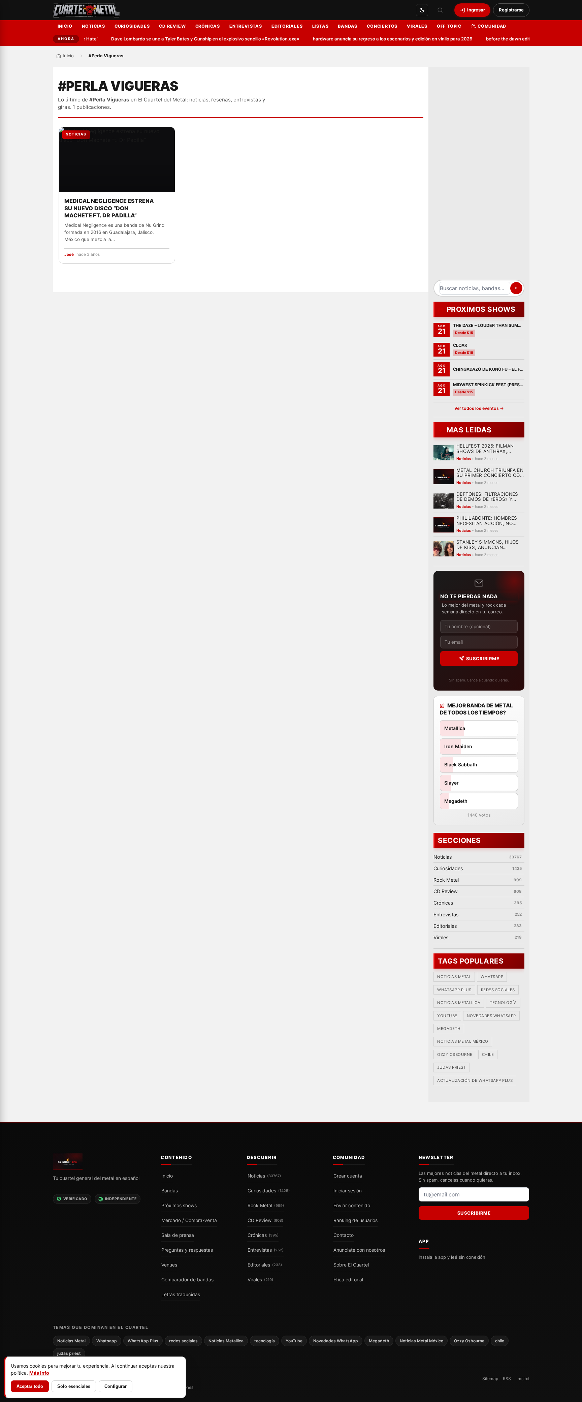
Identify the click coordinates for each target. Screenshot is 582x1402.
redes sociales (498, 989)
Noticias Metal (454, 977)
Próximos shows (179, 1205)
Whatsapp (492, 977)
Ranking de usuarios (355, 1220)
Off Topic (449, 26)
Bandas (347, 26)
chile (488, 1055)
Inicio (65, 26)
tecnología (503, 1003)
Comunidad (492, 26)
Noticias (93, 26)
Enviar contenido (351, 1205)
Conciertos (382, 26)
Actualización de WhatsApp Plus (475, 1080)
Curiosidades (132, 26)
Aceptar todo (30, 1386)
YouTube (447, 1015)
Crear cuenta (347, 1176)
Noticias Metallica (458, 1003)
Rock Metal (266, 1205)
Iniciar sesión (347, 1190)
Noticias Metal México (462, 1041)
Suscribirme (482, 658)
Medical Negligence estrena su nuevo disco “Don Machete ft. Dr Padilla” (109, 208)
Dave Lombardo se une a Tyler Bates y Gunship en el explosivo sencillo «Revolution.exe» (191, 38)
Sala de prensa (177, 1235)
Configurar (115, 1386)
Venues (169, 1265)
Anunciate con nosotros (359, 1250)
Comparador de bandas (187, 1279)
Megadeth (448, 1029)
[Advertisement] (478, 176)
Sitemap (490, 1378)
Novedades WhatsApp (491, 1015)
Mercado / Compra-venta (189, 1220)
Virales (417, 26)
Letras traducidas (180, 1294)
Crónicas (207, 26)
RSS (507, 1378)
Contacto (343, 1235)
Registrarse (511, 9)
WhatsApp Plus (454, 989)
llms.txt (522, 1378)
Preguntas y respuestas (187, 1250)
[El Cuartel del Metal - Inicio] (86, 10)
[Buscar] (440, 10)
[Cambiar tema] (422, 10)
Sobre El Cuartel (351, 1265)
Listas (320, 26)
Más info (39, 1373)
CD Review (172, 26)
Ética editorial (348, 1279)
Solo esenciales (73, 1386)
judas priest (451, 1067)
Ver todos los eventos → (479, 408)
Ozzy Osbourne (455, 1055)
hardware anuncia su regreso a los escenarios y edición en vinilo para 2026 (378, 38)
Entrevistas (245, 26)
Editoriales (287, 26)
